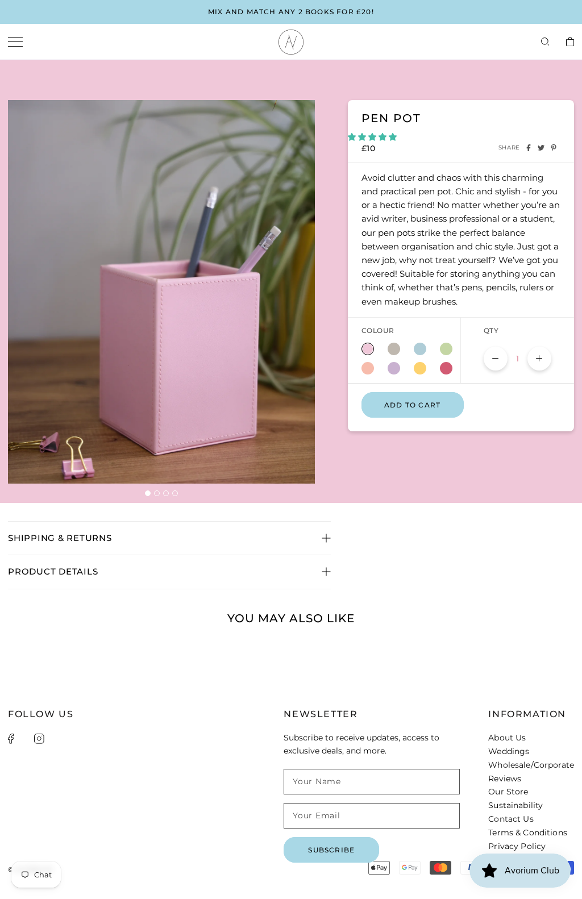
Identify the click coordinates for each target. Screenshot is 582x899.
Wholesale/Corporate (531, 765)
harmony (446, 349)
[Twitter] (541, 147)
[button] (373, 137)
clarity (420, 349)
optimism (420, 368)
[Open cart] (570, 42)
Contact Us (510, 819)
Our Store (508, 791)
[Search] (545, 42)
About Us (507, 737)
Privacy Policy (517, 846)
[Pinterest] (553, 147)
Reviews (504, 778)
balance (394, 349)
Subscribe (331, 850)
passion (446, 368)
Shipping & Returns (60, 537)
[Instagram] (39, 739)
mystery (394, 368)
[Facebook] (528, 147)
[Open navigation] (15, 42)
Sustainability (515, 805)
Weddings (508, 751)
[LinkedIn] (54, 739)
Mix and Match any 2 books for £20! (291, 11)
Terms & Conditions (527, 832)
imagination (367, 368)
